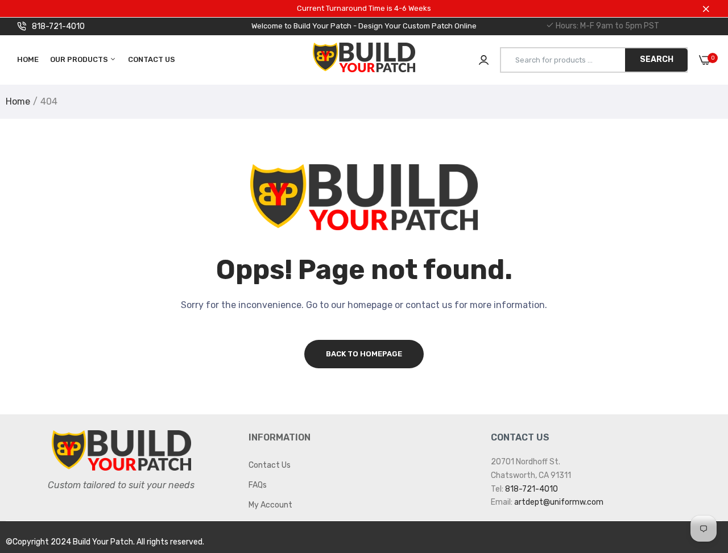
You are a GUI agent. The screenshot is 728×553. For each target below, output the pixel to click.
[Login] (484, 60)
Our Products (80, 59)
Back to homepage (364, 354)
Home (28, 59)
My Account (270, 505)
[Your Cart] (705, 60)
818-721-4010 (58, 26)
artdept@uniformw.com (558, 502)
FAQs (258, 485)
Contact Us (151, 59)
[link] (696, 470)
